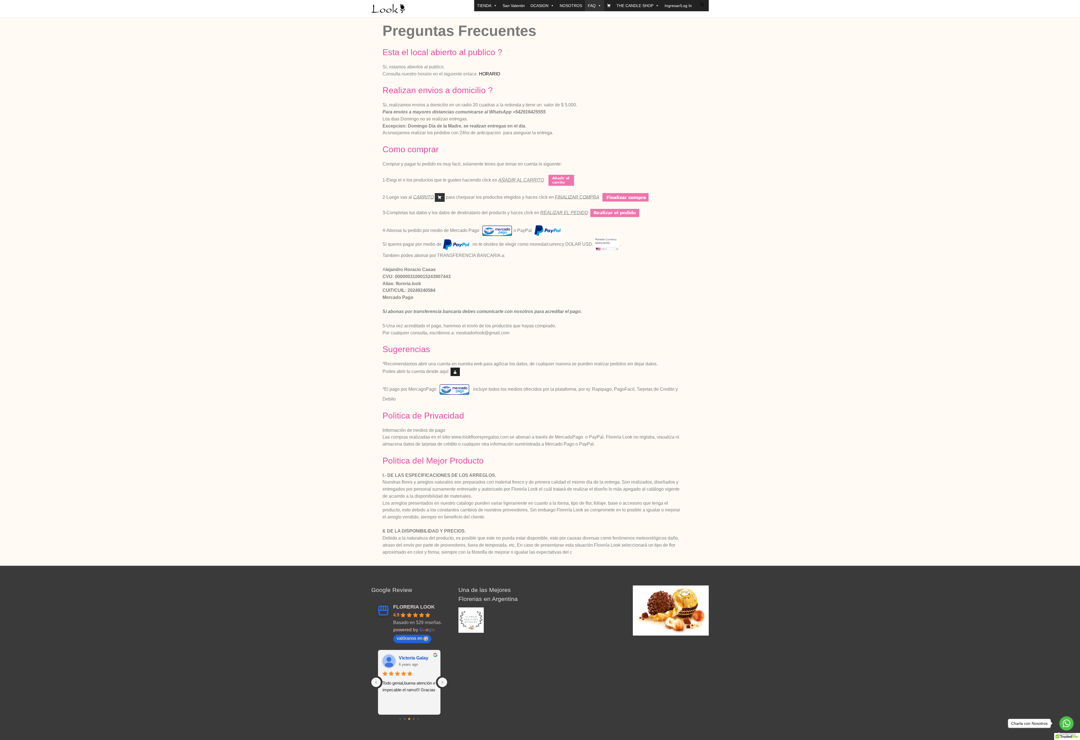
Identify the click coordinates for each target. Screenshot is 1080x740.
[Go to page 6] (405, 719)
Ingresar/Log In (678, 5)
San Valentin (514, 5)
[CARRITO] (609, 5)
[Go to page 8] (414, 719)
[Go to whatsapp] (1066, 723)
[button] (702, 4)
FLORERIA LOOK (414, 607)
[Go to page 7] (409, 719)
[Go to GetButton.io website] (1067, 734)
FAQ (592, 5)
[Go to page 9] (418, 719)
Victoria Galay (413, 658)
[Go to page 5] (400, 719)
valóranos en (409, 638)
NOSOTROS (571, 5)
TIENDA (484, 5)
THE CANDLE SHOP (634, 5)
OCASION (539, 5)
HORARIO (489, 73)
